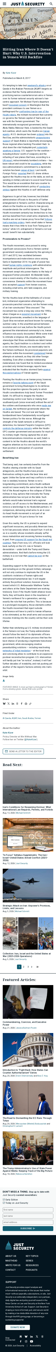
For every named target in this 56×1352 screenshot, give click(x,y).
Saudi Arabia (28, 718)
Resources (32, 1265)
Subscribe (26, 1228)
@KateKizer (31, 739)
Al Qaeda (7, 718)
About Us (10, 1256)
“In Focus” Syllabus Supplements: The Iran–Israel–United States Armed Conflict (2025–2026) (25, 857)
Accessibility (35, 1346)
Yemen (38, 718)
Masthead (11, 1260)
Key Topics (32, 1256)
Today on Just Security (17, 1203)
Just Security (22, 863)
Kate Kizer (11, 73)
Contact (10, 1270)
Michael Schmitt (23, 813)
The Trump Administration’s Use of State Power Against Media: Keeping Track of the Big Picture (27, 1169)
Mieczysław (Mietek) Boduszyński (31, 1124)
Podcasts (32, 1270)
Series (29, 1260)
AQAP (14, 718)
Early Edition (12, 1199)
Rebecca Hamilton (24, 1174)
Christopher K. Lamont (13, 1126)
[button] (51, 3)
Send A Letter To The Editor (25, 751)
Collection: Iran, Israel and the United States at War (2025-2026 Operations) (27, 955)
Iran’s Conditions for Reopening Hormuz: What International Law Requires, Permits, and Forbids (28, 808)
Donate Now (18, 1327)
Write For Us (12, 1265)
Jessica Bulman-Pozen (26, 1028)
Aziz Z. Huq (42, 1076)
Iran (19, 718)
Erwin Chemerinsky (24, 1076)
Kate (8, 732)
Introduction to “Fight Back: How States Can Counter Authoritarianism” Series (25, 1071)
